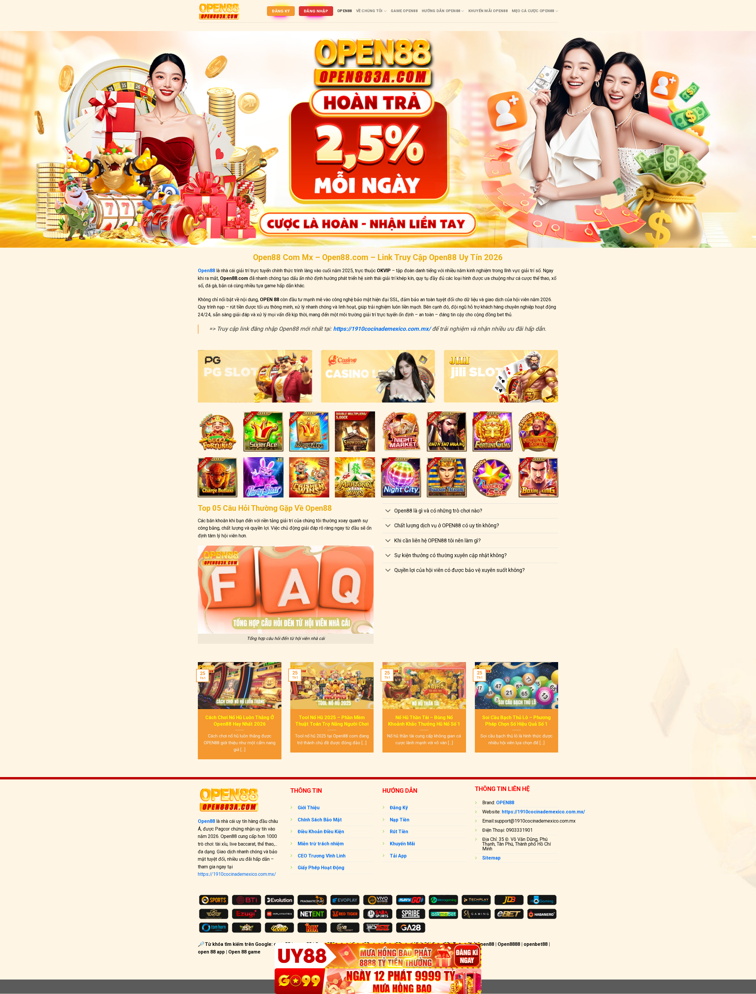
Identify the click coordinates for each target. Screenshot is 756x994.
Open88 (344, 11)
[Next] (559, 714)
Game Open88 (404, 11)
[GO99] (378, 981)
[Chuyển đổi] (388, 511)
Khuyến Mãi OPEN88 (488, 11)
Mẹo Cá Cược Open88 (533, 11)
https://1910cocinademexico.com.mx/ (237, 874)
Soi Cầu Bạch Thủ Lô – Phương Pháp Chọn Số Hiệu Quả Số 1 (516, 721)
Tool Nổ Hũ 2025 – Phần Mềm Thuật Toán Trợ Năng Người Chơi (332, 721)
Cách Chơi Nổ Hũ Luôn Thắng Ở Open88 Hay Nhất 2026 (239, 721)
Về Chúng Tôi (369, 11)
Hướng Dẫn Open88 (441, 11)
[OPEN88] (219, 11)
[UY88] (378, 956)
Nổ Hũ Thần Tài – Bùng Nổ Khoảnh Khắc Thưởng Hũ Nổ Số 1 (424, 721)
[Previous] (196, 714)
